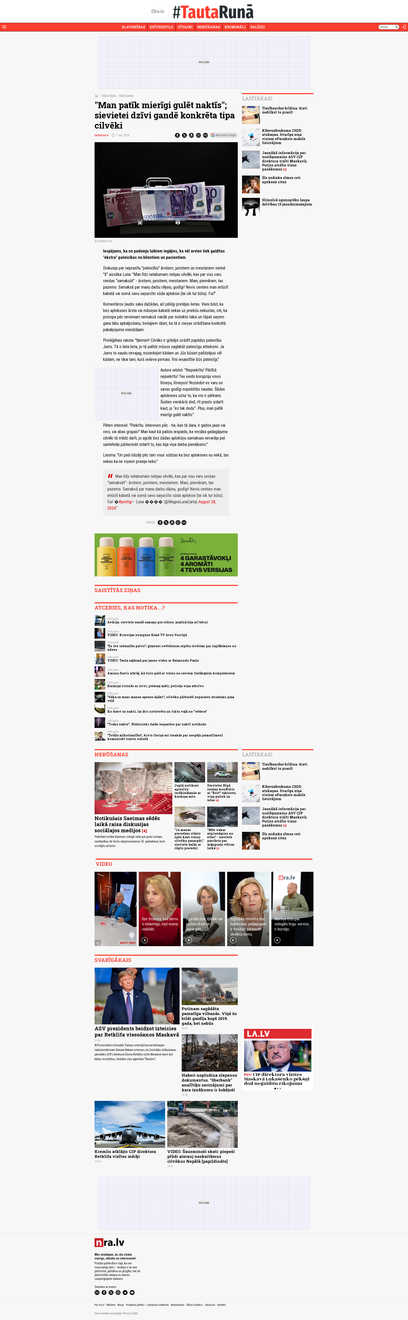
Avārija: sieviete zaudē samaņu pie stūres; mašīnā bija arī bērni (157, 622)
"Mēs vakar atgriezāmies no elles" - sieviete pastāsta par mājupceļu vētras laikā (220, 839)
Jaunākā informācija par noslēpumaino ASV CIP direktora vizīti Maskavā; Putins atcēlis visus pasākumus (284, 160)
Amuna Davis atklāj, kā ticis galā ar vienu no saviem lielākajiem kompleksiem (171, 673)
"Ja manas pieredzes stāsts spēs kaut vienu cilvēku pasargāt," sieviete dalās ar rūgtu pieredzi (189, 839)
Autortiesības (177, 1304)
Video (104, 864)
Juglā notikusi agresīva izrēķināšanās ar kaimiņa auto (187, 790)
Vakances (210, 1304)
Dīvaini (185, 27)
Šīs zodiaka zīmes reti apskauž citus (281, 179)
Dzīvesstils (161, 27)
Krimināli (235, 27)
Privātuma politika (135, 1304)
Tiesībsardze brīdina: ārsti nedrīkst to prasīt (284, 110)
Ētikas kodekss (195, 1304)
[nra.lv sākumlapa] (158, 11)
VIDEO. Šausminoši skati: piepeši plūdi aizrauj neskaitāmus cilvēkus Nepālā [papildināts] (201, 1156)
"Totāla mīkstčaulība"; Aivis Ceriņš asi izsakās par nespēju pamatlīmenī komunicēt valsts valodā (165, 737)
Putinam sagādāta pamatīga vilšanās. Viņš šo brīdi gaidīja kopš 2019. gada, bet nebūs (209, 1016)
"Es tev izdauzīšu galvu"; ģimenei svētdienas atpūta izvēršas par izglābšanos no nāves (171, 648)
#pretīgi (125, 501)
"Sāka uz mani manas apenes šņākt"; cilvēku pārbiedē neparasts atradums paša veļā (170, 699)
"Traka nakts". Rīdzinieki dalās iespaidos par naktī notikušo (156, 724)
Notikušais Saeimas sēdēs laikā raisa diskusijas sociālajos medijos (127, 824)
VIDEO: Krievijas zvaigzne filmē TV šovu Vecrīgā (147, 635)
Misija (121, 1304)
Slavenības (133, 27)
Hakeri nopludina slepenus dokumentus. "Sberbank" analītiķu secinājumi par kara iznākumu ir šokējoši (209, 1082)
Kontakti (221, 1304)
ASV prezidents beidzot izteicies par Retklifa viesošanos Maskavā (137, 1031)
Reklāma (110, 1304)
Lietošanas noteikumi (158, 1304)
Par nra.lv (99, 1304)
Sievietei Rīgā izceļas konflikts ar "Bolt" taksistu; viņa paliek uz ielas (221, 792)
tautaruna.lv (102, 135)
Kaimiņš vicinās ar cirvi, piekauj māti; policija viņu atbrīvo (155, 686)
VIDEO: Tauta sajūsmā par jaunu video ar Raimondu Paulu (153, 660)
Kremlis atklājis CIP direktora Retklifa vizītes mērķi (125, 1154)
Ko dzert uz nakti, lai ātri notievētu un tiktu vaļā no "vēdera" (157, 711)
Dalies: (151, 522)
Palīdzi (257, 27)
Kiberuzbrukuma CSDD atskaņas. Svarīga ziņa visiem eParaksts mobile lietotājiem (283, 136)
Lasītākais (257, 98)
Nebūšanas (208, 27)
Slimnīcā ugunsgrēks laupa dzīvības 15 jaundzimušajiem (287, 202)
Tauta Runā (108, 96)
